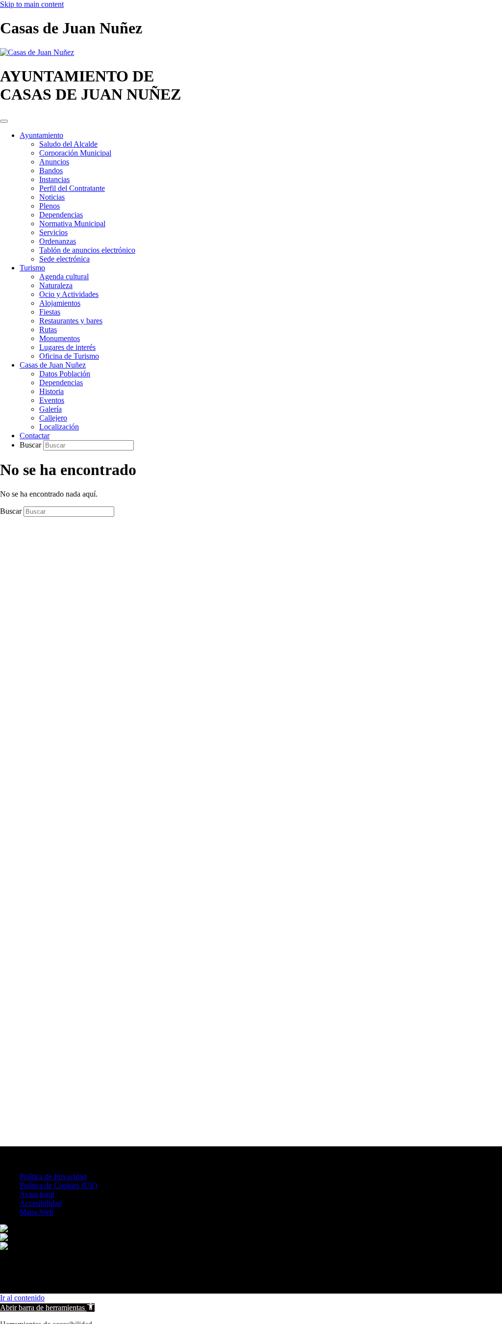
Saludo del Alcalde (68, 144)
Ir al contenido (22, 1298)
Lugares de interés (67, 347)
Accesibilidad (41, 1203)
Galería (50, 409)
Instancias (54, 179)
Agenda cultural (64, 276)
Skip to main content (32, 4)
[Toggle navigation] (4, 121)
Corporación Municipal (75, 153)
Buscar (31, 445)
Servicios (53, 232)
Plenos (49, 206)
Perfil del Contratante (72, 188)
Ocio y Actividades (69, 294)
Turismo (32, 268)
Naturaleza (56, 285)
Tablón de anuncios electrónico (87, 250)
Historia (51, 391)
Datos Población (64, 374)
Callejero (53, 418)
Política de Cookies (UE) (58, 1185)
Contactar (35, 435)
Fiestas (49, 312)
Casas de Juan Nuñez (53, 365)
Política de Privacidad (53, 1176)
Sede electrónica (64, 259)
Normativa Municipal (72, 223)
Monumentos (59, 338)
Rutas (48, 329)
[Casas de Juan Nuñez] (37, 52)
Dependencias (61, 215)
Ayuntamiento (41, 135)
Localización (59, 427)
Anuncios (54, 162)
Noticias (52, 197)
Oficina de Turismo (69, 356)
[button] (47, 1307)
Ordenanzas (57, 241)
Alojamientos (59, 303)
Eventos (51, 400)
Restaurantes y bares (70, 321)
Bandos (51, 170)
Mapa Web (36, 1212)
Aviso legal (37, 1194)
